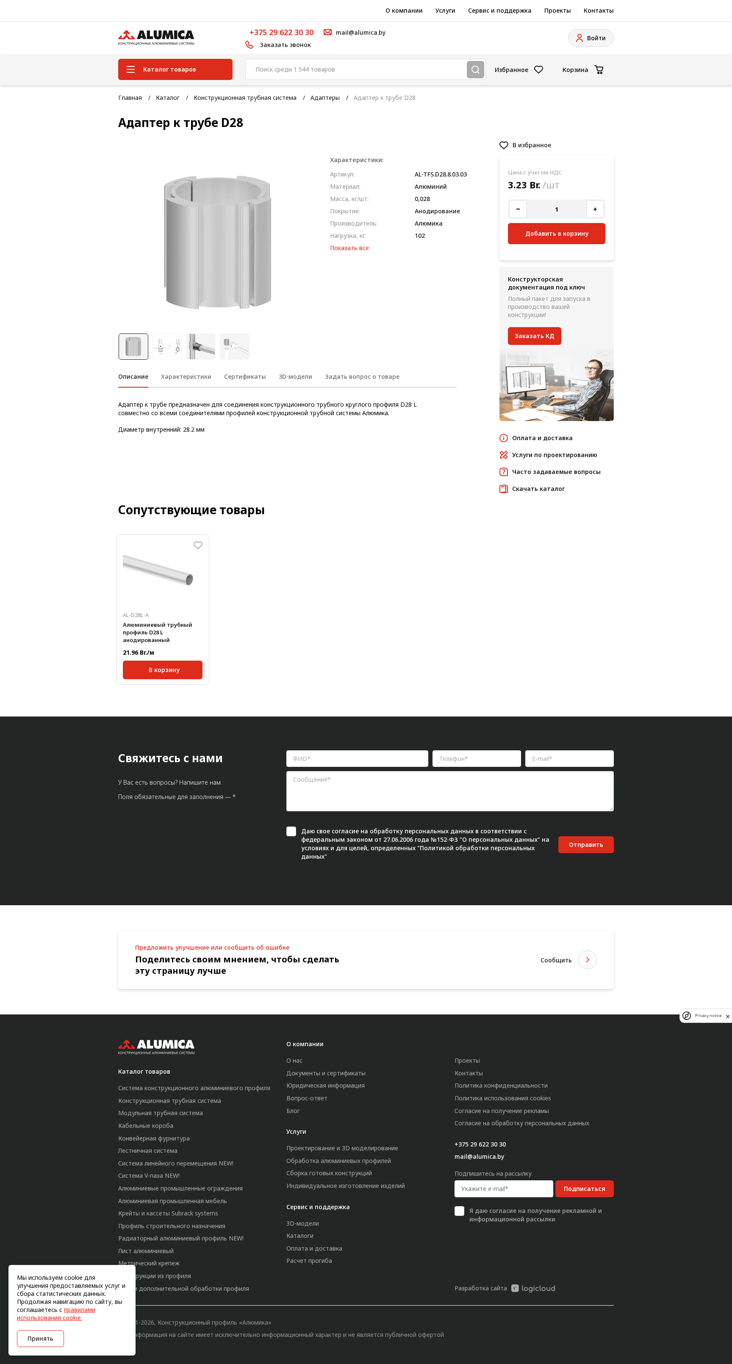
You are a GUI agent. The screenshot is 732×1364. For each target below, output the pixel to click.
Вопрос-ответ (306, 1098)
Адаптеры (325, 98)
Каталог (168, 98)
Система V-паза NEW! (149, 1175)
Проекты (557, 10)
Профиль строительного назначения (171, 1226)
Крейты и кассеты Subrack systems (168, 1213)
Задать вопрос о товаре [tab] (362, 376)
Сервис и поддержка (500, 10)
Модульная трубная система (160, 1113)
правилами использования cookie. (56, 1314)
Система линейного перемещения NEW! (175, 1163)
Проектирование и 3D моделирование (342, 1148)
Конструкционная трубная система (245, 98)
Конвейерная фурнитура (154, 1138)
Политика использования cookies (503, 1098)
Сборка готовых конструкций (329, 1173)
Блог (293, 1111)
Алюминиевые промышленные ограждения (180, 1188)
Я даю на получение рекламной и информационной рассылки (535, 1215)
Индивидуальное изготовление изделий (345, 1186)
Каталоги (299, 1236)
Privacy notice (708, 1016)
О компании (404, 10)
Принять (40, 1338)
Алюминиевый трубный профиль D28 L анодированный (157, 632)
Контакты (599, 10)
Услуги (445, 10)
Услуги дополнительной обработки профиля (183, 1288)
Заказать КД (535, 336)
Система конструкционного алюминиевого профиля (194, 1088)
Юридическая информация (325, 1085)
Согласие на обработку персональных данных (522, 1123)
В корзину (164, 670)
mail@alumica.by (479, 1156)
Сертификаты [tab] (245, 376)
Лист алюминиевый (146, 1251)
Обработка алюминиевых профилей (338, 1161)
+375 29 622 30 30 (281, 32)
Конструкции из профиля (154, 1276)
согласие (345, 831)
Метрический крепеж (149, 1263)
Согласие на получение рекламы (502, 1111)
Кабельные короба (145, 1126)
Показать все (349, 248)
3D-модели (302, 1223)
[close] (727, 1015)
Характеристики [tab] (186, 376)
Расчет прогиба (309, 1261)
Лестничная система (147, 1150)
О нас (294, 1060)
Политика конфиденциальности (501, 1085)
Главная (130, 98)
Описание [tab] (133, 376)
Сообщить (556, 960)
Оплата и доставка (314, 1248)
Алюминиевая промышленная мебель (172, 1201)
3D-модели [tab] (295, 376)
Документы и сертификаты (326, 1073)
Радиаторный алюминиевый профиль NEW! (181, 1238)
